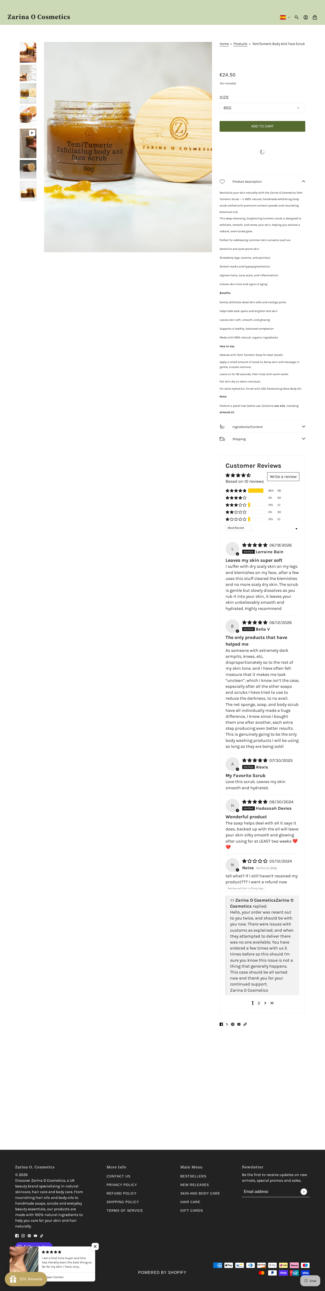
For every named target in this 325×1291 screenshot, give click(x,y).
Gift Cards (191, 1210)
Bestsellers (193, 1176)
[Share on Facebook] (221, 1024)
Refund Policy (122, 1193)
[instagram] (23, 1235)
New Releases (194, 1185)
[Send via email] (238, 1024)
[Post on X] (227, 1024)
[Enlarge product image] (128, 147)
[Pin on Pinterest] (232, 1024)
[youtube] (35, 1235)
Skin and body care (200, 1193)
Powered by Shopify (162, 1273)
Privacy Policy (122, 1185)
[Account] (305, 17)
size (224, 97)
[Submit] (303, 1191)
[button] (236, 490)
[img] (255, 545)
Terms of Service (125, 1210)
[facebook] (16, 1235)
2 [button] (259, 1003)
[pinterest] (29, 1235)
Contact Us (118, 1176)
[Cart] (314, 17)
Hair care (190, 1202)
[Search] (296, 17)
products (240, 44)
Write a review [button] (283, 476)
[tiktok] (41, 1235)
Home (224, 44)
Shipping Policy (123, 1202)
